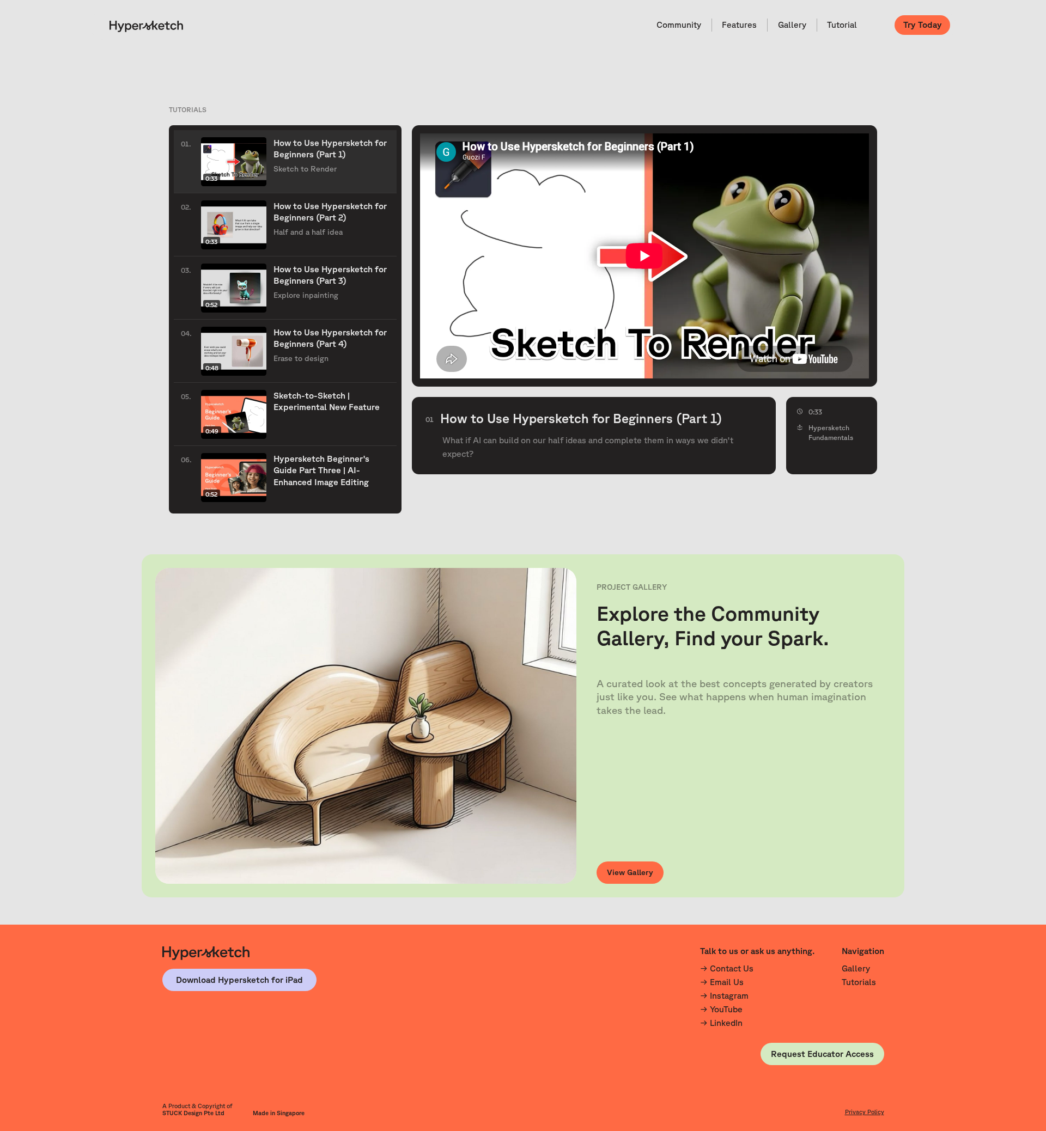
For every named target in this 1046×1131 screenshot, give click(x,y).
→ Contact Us (726, 968)
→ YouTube (721, 1009)
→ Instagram (724, 995)
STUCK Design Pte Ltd (193, 1113)
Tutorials (859, 982)
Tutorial (842, 24)
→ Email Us (722, 982)
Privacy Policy (864, 1112)
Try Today (922, 24)
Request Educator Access (822, 1054)
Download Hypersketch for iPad (239, 980)
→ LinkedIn (721, 1023)
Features (739, 24)
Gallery (792, 24)
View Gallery (630, 872)
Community (678, 24)
